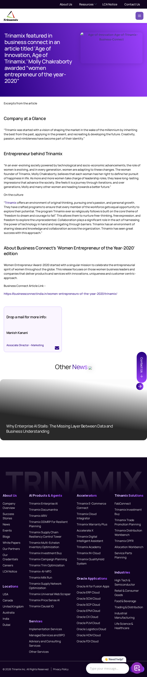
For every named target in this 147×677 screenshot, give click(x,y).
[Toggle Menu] (96, 4)
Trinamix (10, 203)
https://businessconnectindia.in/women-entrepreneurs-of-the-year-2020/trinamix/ (60, 294)
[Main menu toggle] (139, 16)
